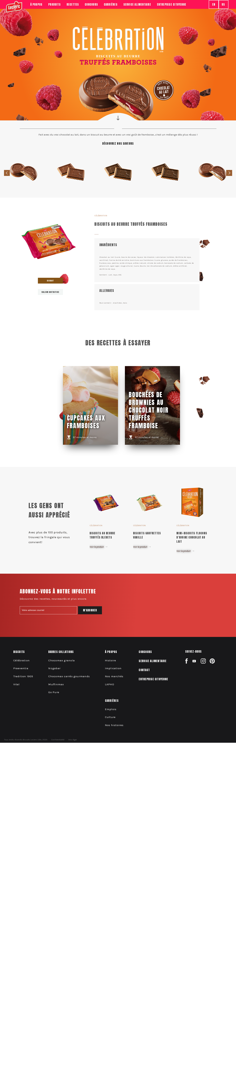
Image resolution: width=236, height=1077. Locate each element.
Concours (91, 4)
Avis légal (72, 740)
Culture (110, 717)
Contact (144, 670)
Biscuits (19, 652)
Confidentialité (57, 740)
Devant (50, 280)
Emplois (111, 709)
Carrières (112, 701)
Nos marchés (114, 676)
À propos (36, 4)
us (223, 4)
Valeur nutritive (50, 292)
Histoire (110, 660)
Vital (16, 684)
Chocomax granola (61, 660)
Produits (54, 4)
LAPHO (109, 684)
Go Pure (53, 692)
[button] (229, 173)
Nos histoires (114, 725)
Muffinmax (56, 684)
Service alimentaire (137, 4)
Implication (113, 668)
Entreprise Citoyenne (171, 4)
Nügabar (54, 668)
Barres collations (61, 652)
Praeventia (20, 668)
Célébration (21, 660)
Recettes (73, 4)
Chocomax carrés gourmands (69, 676)
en (213, 4)
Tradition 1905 (23, 676)
